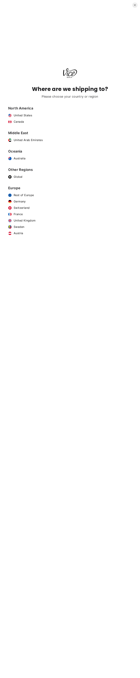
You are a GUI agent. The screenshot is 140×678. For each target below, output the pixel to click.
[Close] (135, 5)
